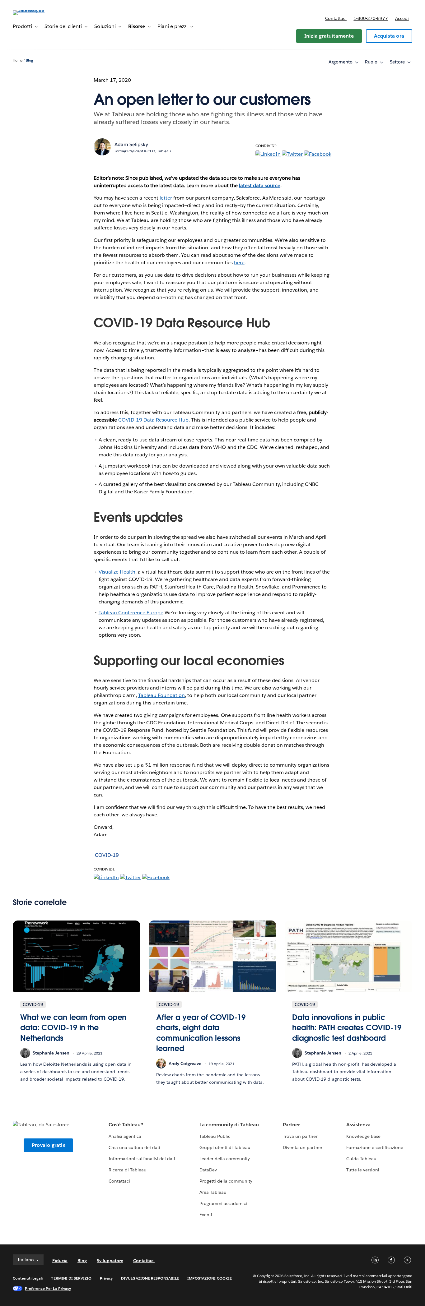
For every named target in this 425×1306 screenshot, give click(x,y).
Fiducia (60, 1260)
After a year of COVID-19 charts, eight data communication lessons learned (200, 1033)
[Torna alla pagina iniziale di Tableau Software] (36, 10)
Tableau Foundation (161, 695)
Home (17, 60)
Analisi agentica (125, 1136)
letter (166, 198)
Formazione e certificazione (375, 1147)
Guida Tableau (361, 1158)
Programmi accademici (223, 1203)
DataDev (208, 1170)
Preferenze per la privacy (48, 1288)
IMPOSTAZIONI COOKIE (209, 1278)
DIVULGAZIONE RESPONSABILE (150, 1278)
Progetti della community (225, 1181)
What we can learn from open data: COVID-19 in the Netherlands (73, 1028)
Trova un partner (300, 1136)
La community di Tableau (229, 1124)
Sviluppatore (110, 1260)
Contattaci (336, 18)
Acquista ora (389, 36)
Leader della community (224, 1158)
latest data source (259, 185)
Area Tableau (213, 1192)
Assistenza (358, 1124)
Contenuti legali (28, 1278)
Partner (291, 1124)
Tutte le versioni (362, 1170)
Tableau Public (214, 1136)
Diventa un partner (302, 1147)
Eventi (205, 1214)
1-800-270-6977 (370, 18)
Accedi (402, 18)
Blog (29, 60)
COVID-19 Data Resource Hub (153, 420)
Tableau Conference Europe (131, 612)
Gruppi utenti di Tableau (224, 1147)
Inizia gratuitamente (329, 36)
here (239, 262)
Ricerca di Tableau (128, 1170)
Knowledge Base (363, 1136)
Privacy (106, 1278)
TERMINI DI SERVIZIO (71, 1278)
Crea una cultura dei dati (134, 1147)
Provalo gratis (48, 1145)
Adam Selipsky (131, 144)
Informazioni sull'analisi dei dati (142, 1158)
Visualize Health (117, 572)
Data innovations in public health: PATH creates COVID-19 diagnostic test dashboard (346, 1028)
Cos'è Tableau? (126, 1124)
